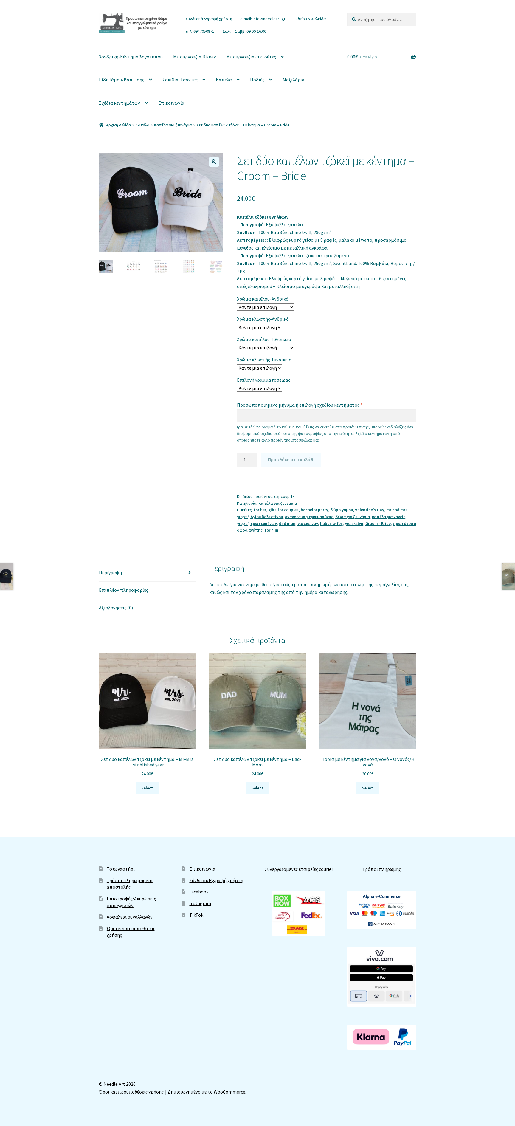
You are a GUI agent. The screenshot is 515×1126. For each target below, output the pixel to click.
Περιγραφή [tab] (110, 572)
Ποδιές (257, 80)
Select (147, 788)
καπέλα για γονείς (388, 516)
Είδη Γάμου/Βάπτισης (121, 80)
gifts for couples (283, 509)
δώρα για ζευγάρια (352, 516)
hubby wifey (331, 523)
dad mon (287, 523)
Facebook (199, 892)
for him (271, 530)
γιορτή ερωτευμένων (257, 523)
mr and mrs (396, 509)
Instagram (200, 903)
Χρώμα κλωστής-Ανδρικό (263, 319)
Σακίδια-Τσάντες (180, 80)
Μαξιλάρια (294, 80)
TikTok (196, 915)
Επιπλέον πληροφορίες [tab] (123, 590)
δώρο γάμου (341, 509)
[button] (214, 162)
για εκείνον (307, 523)
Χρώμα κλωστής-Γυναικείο (264, 360)
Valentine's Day (369, 509)
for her (260, 509)
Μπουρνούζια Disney (194, 57)
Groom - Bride (378, 523)
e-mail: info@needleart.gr (263, 18)
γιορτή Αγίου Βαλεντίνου (260, 516)
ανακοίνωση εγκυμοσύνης (309, 516)
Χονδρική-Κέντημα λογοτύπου (131, 57)
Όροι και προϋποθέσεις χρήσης (131, 1092)
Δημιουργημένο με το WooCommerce (206, 1092)
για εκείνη (354, 523)
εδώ (225, 584)
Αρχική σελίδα (118, 125)
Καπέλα (224, 80)
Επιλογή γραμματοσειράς (263, 380)
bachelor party (314, 509)
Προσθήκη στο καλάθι (291, 459)
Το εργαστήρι (121, 869)
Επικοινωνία (171, 103)
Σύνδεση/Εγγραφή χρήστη (208, 18)
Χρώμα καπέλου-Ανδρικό (262, 299)
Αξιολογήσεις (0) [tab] (116, 608)
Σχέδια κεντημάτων (119, 103)
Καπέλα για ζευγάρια (173, 125)
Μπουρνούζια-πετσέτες (251, 57)
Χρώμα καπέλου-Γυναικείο (264, 339)
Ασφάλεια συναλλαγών (130, 917)
